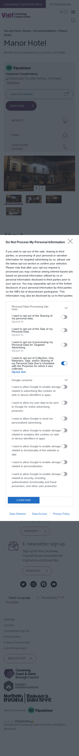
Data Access (39, 513)
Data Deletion (18, 513)
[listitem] (39, 308)
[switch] (64, 317)
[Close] (71, 242)
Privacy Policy (61, 513)
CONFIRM (24, 500)
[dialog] (39, 378)
